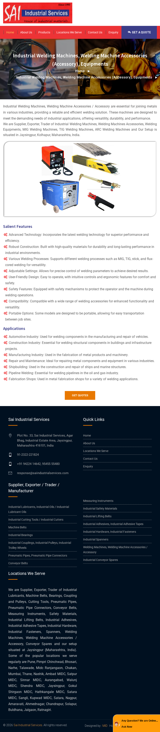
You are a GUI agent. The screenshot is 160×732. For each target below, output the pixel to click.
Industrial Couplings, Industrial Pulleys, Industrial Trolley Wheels (39, 545)
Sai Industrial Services (28, 725)
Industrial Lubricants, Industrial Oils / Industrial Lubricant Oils (38, 509)
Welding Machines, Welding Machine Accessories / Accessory (115, 549)
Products (44, 32)
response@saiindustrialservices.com (43, 473)
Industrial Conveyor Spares (100, 560)
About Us (26, 32)
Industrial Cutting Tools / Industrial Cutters (35, 519)
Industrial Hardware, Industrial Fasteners (109, 531)
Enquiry (113, 32)
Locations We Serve (69, 32)
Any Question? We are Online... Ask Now (139, 723)
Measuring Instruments (98, 500)
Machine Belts (17, 527)
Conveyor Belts (18, 563)
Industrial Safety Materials (100, 508)
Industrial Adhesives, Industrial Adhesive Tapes (113, 524)
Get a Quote (141, 32)
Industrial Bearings (20, 535)
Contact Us (95, 32)
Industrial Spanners (95, 539)
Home (10, 32)
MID (105, 725)
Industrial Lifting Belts (97, 516)
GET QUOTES (80, 395)
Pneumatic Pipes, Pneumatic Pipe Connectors (37, 555)
